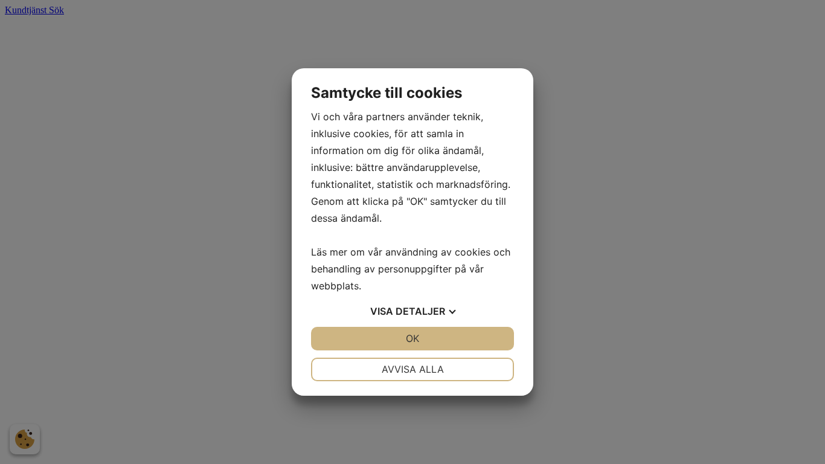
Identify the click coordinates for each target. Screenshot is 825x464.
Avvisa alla (413, 369)
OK (412, 338)
